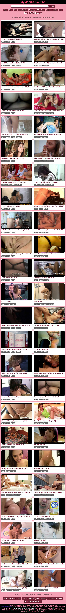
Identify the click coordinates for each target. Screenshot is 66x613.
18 (38, 10)
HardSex (54, 10)
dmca (50, 605)
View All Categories (36, 13)
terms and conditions (40, 605)
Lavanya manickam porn (56, 610)
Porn (10, 10)
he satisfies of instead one (55, 598)
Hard (60, 10)
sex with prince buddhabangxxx (33, 601)
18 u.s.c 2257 (18, 605)
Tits (15, 10)
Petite (48, 10)
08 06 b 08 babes (41, 598)
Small (42, 10)
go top (55, 605)
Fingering (32, 10)
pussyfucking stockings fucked (12, 598)
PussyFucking (23, 10)
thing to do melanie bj (28, 598)
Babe (26, 13)
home (11, 605)
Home (5, 10)
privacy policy (27, 605)
